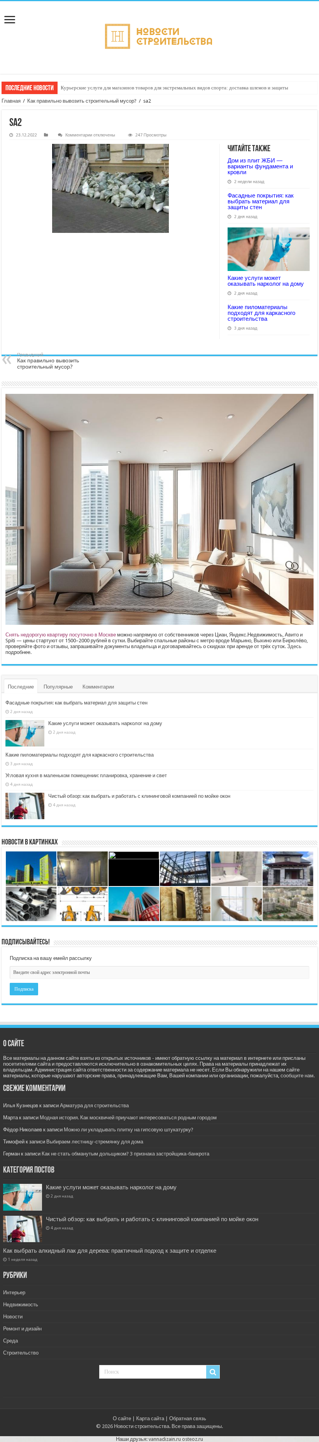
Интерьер (14, 1292)
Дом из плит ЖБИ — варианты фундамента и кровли (260, 166)
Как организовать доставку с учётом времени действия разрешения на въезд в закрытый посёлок (167, 88)
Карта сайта (150, 1418)
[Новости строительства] (159, 37)
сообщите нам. (297, 1075)
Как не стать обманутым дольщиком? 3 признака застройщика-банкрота (125, 1154)
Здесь (294, 646)
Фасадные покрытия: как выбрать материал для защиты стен (261, 201)
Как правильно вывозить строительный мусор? (82, 101)
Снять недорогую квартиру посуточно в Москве (60, 635)
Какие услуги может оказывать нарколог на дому (266, 280)
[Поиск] (212, 1372)
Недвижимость (20, 1304)
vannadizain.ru (165, 1439)
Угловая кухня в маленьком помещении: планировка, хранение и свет (86, 775)
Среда (10, 1341)
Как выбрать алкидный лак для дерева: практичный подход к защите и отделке (109, 1250)
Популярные (58, 687)
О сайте (122, 1418)
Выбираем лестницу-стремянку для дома (94, 1142)
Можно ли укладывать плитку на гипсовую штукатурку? (128, 1130)
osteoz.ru (192, 1439)
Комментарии (98, 687)
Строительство (21, 1353)
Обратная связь (187, 1418)
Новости (13, 1317)
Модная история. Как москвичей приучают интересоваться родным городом (128, 1117)
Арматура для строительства (94, 1105)
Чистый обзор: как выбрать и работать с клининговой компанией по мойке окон (139, 796)
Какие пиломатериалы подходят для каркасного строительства (261, 313)
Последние (21, 687)
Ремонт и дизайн (22, 1329)
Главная (11, 101)
